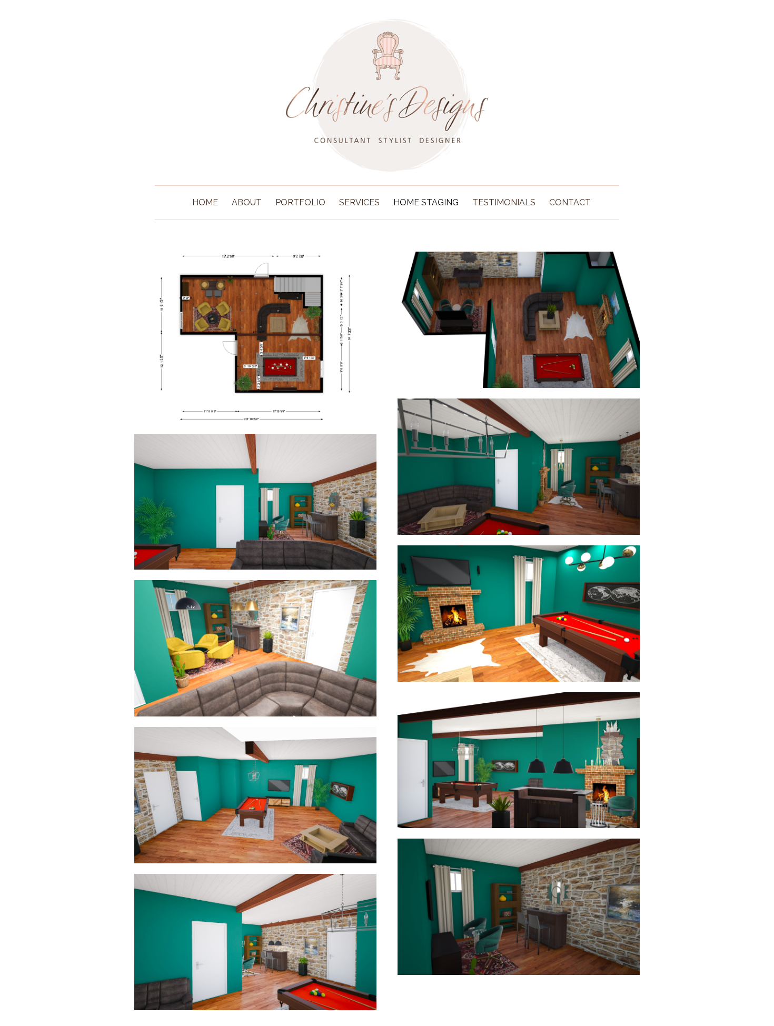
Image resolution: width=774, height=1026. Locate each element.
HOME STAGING (426, 202)
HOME (205, 202)
